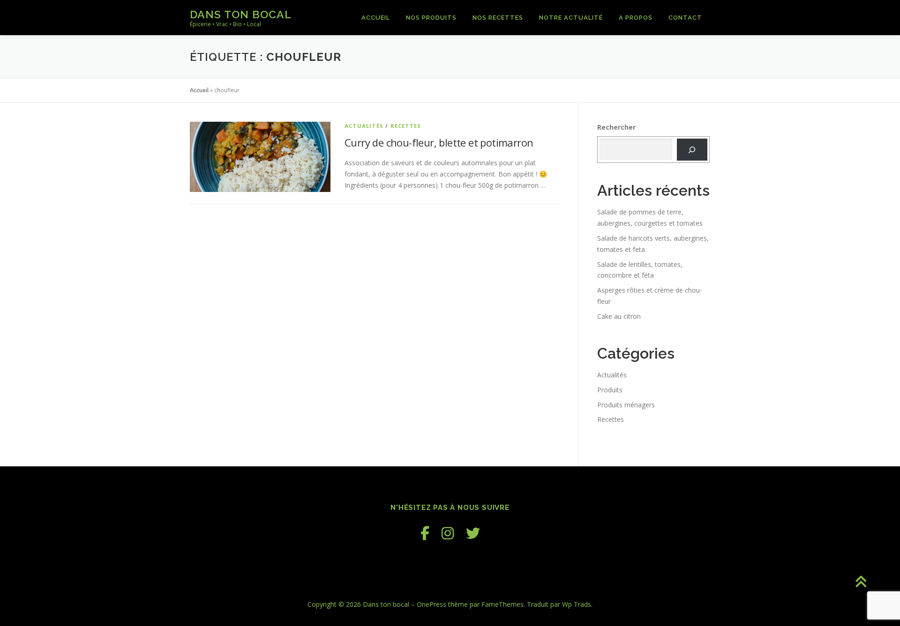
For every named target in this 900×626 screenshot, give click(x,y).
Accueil (375, 17)
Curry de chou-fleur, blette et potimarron (439, 142)
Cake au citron (619, 316)
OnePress (431, 604)
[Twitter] (473, 533)
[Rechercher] (692, 150)
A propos (635, 17)
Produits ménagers (626, 404)
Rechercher (616, 127)
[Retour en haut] (860, 582)
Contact (685, 17)
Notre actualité (571, 17)
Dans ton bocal (241, 14)
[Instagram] (448, 533)
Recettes (405, 125)
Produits (609, 389)
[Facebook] (424, 533)
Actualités (364, 125)
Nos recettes (497, 17)
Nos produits (431, 17)
